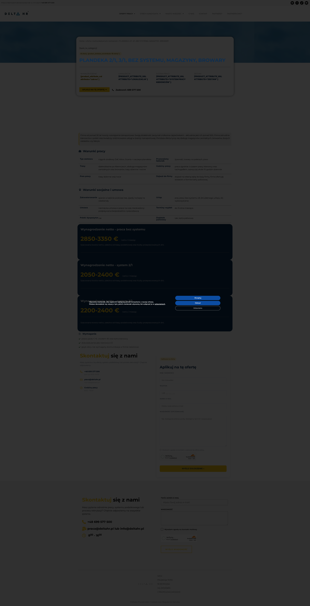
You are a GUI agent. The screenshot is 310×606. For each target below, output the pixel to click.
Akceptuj (197, 298)
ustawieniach (160, 304)
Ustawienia (197, 308)
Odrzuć (198, 303)
